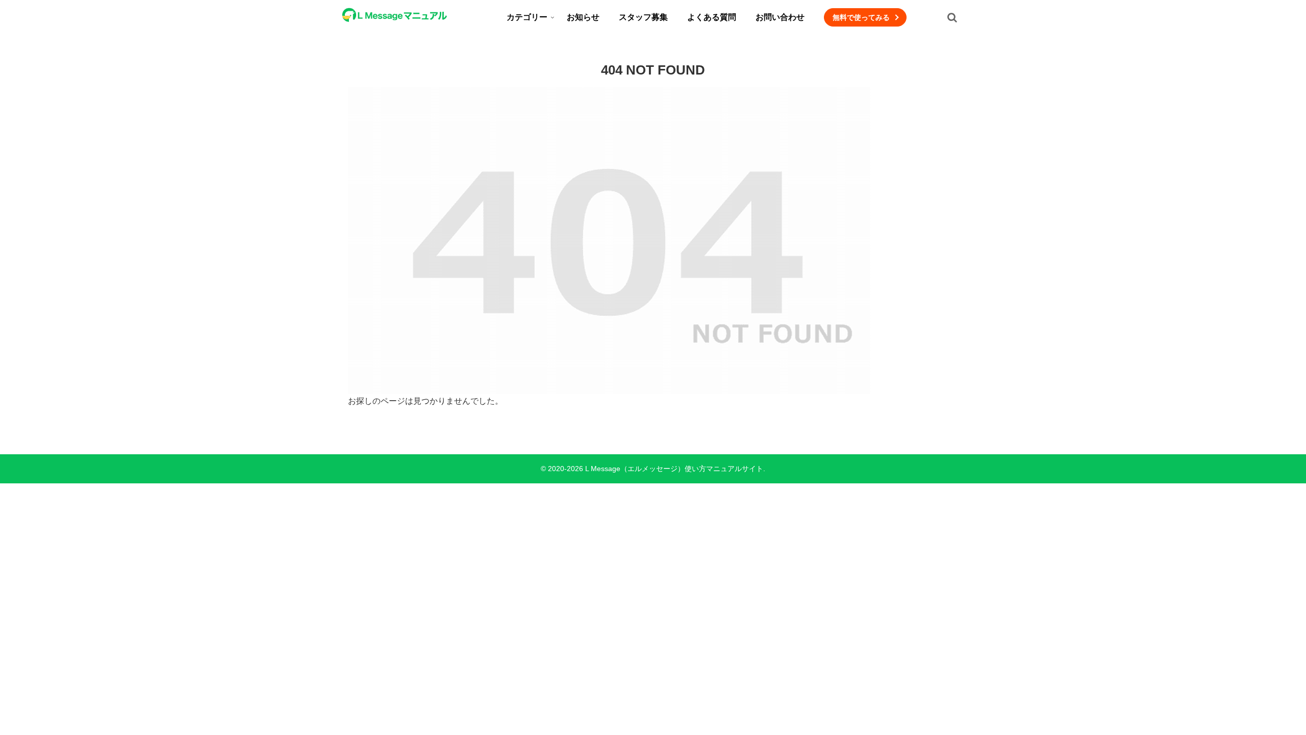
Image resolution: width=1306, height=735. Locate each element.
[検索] (952, 17)
